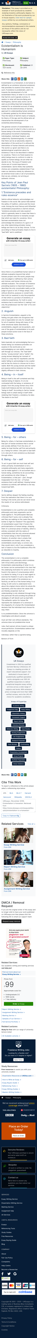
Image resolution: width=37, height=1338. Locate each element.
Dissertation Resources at (17, 1076)
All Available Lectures (10, 1036)
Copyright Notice (7, 1326)
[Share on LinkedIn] (22, 79)
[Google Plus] (15, 1274)
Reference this (9, 73)
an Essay (18, 1004)
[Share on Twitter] (15, 79)
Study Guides (6, 1232)
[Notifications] (32, 3)
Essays (8, 42)
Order (26, 3)
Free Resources (7, 1236)
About (3, 1254)
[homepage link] (2, 42)
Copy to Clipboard (10, 816)
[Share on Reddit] (19, 79)
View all (31, 824)
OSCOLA (28, 797)
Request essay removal (11, 921)
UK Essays (8, 53)
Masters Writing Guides (11, 1092)
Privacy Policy (6, 1318)
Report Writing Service (11, 1009)
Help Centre (5, 1266)
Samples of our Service (11, 1019)
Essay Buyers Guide (10, 1083)
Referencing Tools (9, 1086)
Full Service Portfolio (10, 1022)
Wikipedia (18, 797)
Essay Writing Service (9, 1199)
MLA (11, 793)
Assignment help (7, 1211)
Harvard (28, 793)
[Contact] (30, 3)
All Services (5, 1215)
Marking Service (8, 1015)
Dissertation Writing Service (11, 1203)
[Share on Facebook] (12, 79)
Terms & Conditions (8, 1322)
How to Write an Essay (11, 1080)
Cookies (4, 1330)
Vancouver (7, 797)
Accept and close (9, 37)
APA (4, 793)
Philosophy (17, 42)
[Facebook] (3, 1274)
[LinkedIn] (9, 1274)
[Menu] (3, 3)
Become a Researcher (9, 1269)
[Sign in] (34, 3)
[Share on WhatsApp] (25, 79)
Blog (3, 1244)
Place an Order (18, 1136)
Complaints (5, 1262)
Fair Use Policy (7, 1258)
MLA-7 (18, 793)
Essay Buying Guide (8, 1240)
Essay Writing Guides (10, 1089)
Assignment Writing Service (12, 1012)
